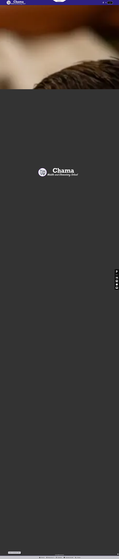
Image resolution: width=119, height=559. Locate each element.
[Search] (105, 2)
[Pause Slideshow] (117, 554)
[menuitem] (42, 557)
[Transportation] (116, 281)
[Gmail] (116, 287)
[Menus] (116, 277)
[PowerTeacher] (116, 284)
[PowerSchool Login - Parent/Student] (116, 271)
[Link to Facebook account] (103, 2)
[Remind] (116, 274)
